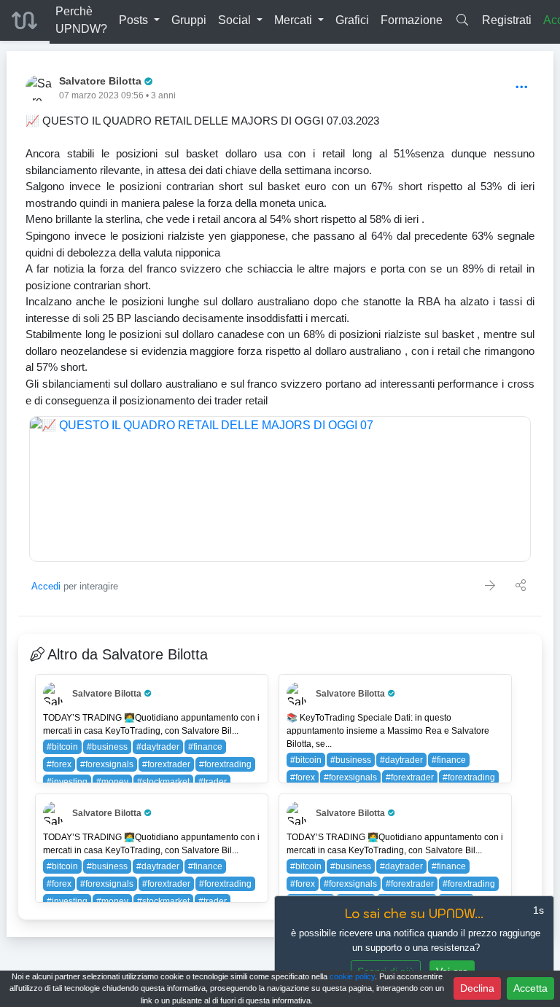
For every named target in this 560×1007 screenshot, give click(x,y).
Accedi (46, 586)
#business (107, 747)
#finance (205, 747)
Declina (477, 988)
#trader (212, 782)
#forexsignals (106, 764)
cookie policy (352, 976)
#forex (59, 764)
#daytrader (157, 747)
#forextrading (225, 764)
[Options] (521, 87)
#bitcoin (62, 747)
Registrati (507, 20)
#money (112, 782)
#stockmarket (163, 782)
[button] (139, 20)
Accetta (530, 988)
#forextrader (166, 764)
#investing (67, 782)
